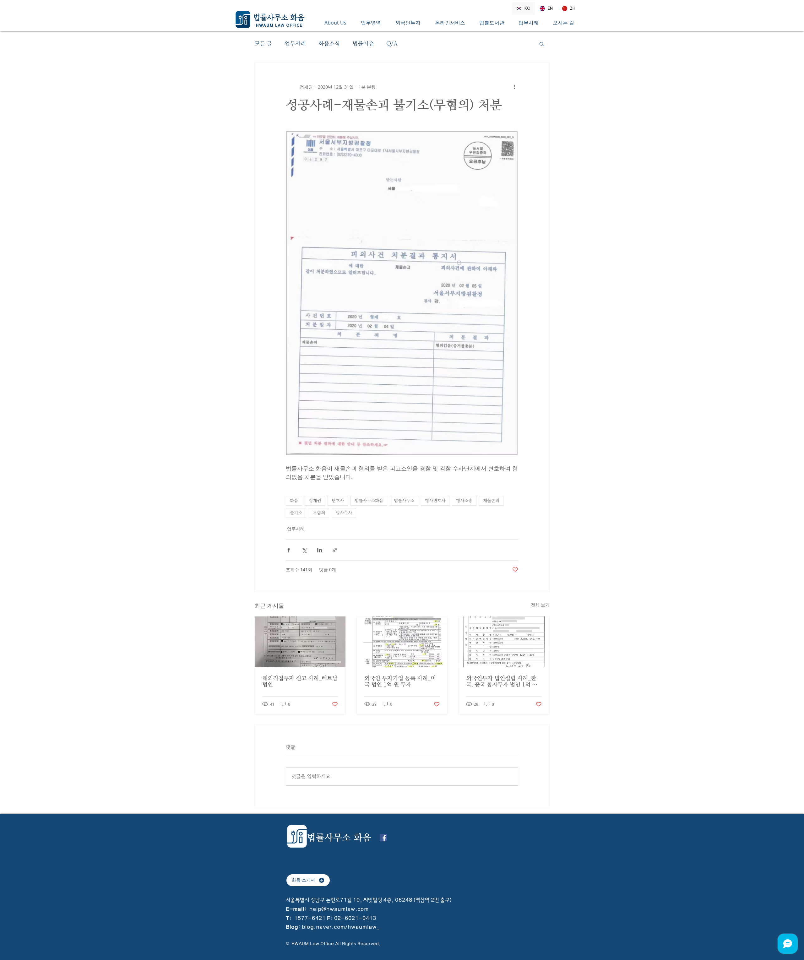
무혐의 (319, 512)
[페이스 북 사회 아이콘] (383, 837)
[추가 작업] (514, 86)
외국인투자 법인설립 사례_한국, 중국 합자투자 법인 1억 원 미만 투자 (501, 681)
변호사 (338, 500)
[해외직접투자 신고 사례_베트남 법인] (300, 641)
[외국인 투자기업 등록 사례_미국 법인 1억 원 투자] (402, 641)
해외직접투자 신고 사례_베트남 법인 (300, 681)
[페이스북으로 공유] (289, 550)
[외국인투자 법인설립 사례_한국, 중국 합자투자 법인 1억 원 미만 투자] (504, 641)
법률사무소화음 (369, 500)
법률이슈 (363, 43)
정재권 (315, 500)
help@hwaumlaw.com (339, 909)
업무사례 (295, 43)
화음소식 (329, 43)
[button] (373, 22)
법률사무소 (404, 500)
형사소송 (464, 500)
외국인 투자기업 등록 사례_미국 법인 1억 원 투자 (400, 681)
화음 (294, 500)
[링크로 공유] (335, 550)
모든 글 (263, 43)
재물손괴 (491, 500)
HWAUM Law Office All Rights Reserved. (335, 943)
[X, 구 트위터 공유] (304, 550)
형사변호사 (435, 500)
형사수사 (344, 512)
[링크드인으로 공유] (320, 550)
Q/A (392, 43)
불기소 (296, 512)
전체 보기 (540, 605)
